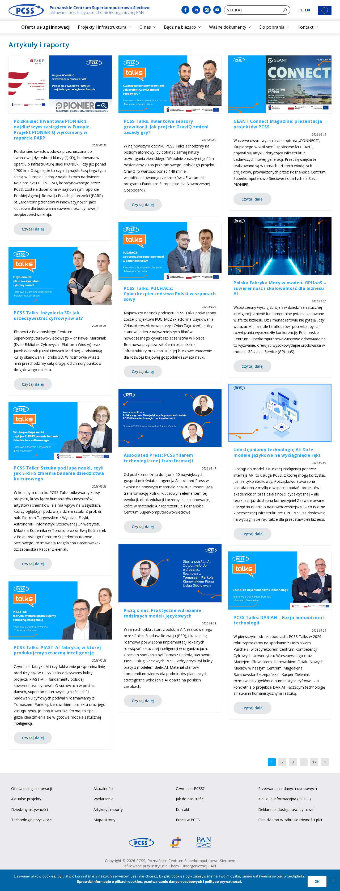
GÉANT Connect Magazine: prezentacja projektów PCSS (277, 124)
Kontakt (305, 27)
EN (307, 9)
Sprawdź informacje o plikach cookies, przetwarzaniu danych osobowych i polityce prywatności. (159, 881)
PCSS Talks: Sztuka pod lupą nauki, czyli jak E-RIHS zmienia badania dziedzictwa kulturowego (59, 473)
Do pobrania (271, 27)
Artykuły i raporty (108, 809)
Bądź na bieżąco (180, 27)
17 (314, 761)
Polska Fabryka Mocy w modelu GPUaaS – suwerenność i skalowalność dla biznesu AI (279, 288)
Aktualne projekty (26, 798)
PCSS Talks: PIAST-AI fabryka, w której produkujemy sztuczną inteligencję (57, 650)
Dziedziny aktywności (29, 809)
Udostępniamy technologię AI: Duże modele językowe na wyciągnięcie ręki (276, 452)
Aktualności (103, 788)
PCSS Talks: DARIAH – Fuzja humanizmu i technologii (279, 620)
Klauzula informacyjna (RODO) (284, 798)
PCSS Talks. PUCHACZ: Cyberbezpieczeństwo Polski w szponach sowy (170, 293)
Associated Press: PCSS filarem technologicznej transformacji (158, 458)
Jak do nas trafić (189, 798)
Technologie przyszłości (31, 819)
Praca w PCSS (188, 819)
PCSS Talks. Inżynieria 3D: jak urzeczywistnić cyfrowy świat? (48, 315)
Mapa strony (104, 819)
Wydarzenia (103, 798)
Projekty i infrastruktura (102, 27)
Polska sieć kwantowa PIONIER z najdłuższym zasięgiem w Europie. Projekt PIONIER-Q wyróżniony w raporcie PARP (52, 129)
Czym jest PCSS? (190, 788)
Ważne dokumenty (227, 27)
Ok (317, 881)
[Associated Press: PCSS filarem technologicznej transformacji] (170, 418)
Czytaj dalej (33, 229)
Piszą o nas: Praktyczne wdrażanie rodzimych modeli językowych (162, 613)
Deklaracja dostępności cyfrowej (286, 809)
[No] (333, 880)
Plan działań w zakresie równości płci (290, 819)
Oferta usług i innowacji (45, 27)
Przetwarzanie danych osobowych (287, 788)
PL (300, 9)
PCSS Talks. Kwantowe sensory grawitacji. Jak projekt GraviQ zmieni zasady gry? (166, 126)
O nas (145, 27)
